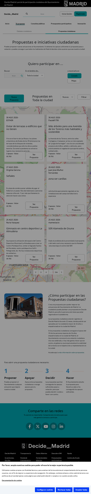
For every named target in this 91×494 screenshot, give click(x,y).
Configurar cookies (45, 490)
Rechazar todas (64, 490)
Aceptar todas (81, 490)
